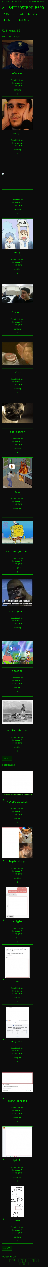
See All (6, 758)
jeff (45, 1266)
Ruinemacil (17, 83)
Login (21, 14)
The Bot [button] (8, 20)
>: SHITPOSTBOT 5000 (23, 7)
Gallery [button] (8, 14)
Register (32, 14)
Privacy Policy (9, 1257)
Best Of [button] (23, 20)
